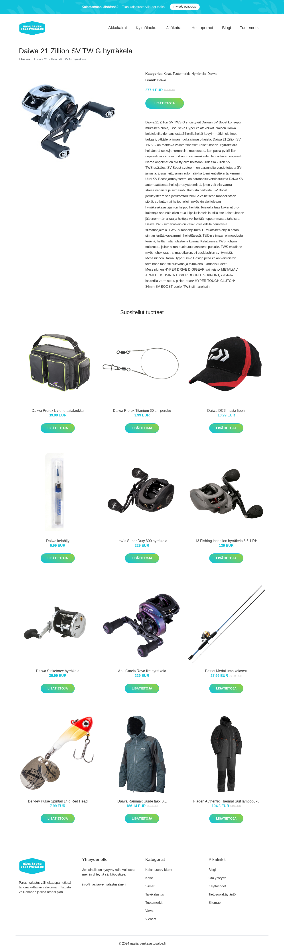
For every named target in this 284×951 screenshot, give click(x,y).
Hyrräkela (198, 73)
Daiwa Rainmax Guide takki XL (142, 801)
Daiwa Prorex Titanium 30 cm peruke (142, 410)
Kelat (167, 73)
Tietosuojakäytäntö (222, 894)
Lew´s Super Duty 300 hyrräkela (142, 541)
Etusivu (24, 59)
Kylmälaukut (147, 28)
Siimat (149, 886)
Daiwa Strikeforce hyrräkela (57, 671)
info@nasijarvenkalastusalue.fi (104, 884)
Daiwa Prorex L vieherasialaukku (58, 410)
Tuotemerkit (250, 28)
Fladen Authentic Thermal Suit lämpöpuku (226, 801)
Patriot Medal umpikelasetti (226, 671)
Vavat (149, 911)
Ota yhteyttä (217, 878)
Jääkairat (174, 28)
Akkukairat (117, 28)
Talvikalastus (154, 894)
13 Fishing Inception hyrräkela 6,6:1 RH (226, 541)
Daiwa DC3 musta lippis (226, 410)
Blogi (226, 28)
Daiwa (212, 73)
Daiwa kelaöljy (57, 541)
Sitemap (215, 902)
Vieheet (150, 919)
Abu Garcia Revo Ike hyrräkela (142, 671)
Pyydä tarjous (185, 6)
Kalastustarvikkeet (158, 870)
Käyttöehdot (217, 886)
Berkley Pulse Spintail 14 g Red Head (58, 801)
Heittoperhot (202, 28)
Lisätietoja (164, 103)
